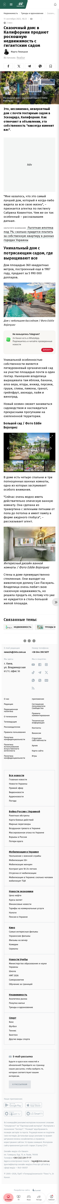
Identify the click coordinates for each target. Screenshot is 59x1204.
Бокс (11, 1022)
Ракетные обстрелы (19, 815)
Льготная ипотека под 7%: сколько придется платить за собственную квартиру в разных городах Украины (29, 234)
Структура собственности (39, 739)
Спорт (12, 1017)
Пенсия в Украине (18, 917)
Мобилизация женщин (20, 864)
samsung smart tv (34, 1113)
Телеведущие (10, 722)
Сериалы (13, 948)
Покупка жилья (17, 1003)
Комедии (13, 944)
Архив (35, 746)
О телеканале (10, 717)
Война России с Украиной (24, 811)
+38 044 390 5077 (40, 652)
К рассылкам (19, 1084)
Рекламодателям (12, 727)
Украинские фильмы (19, 935)
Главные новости (18, 779)
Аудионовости (16, 796)
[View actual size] (44, 436)
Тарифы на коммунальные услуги (26, 908)
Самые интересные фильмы (23, 931)
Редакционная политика (11, 710)
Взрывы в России (18, 837)
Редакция (8, 704)
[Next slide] (50, 448)
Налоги (13, 912)
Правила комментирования (41, 715)
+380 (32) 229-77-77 (22, 1158)
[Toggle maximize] (51, 436)
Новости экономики (21, 891)
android (13, 1105)
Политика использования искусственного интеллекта (11, 748)
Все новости (16, 775)
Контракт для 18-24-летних (23, 868)
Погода (12, 800)
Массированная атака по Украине (26, 832)
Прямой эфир (16, 788)
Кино (12, 927)
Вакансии (36, 733)
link (33, 664)
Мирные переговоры (20, 824)
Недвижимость (11, 13)
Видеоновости (16, 792)
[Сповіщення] (55, 4)
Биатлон (13, 1035)
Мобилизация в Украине (24, 851)
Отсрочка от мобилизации (22, 873)
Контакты (36, 728)
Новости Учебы (18, 959)
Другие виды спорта (19, 1039)
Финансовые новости (20, 904)
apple (34, 1105)
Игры (34, 756)
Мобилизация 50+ (18, 860)
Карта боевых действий (21, 820)
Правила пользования (14, 732)
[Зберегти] (50, 66)
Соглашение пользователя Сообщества (38, 706)
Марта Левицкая (19, 52)
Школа (12, 971)
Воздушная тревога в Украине (24, 828)
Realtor (21, 57)
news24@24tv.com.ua (15, 652)
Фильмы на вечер (18, 940)
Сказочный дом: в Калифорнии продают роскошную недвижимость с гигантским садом (51, 13)
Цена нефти (15, 895)
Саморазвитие (16, 979)
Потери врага (16, 841)
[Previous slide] (9, 448)
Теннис (12, 1030)
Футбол (13, 1026)
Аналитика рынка (18, 998)
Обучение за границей (20, 984)
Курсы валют (15, 899)
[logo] (20, 4)
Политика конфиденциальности (14, 738)
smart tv (13, 1113)
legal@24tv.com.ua (40, 1161)
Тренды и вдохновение (32, 13)
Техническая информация (38, 722)
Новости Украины (18, 783)
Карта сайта (37, 751)
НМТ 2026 (14, 975)
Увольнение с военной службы (25, 856)
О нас (6, 699)
